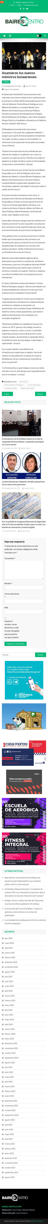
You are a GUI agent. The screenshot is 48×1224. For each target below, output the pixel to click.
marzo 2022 (10, 1144)
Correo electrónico (11, 595)
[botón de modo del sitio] (39, 35)
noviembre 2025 (11, 967)
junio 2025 (9, 981)
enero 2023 (9, 1096)
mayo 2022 (9, 1134)
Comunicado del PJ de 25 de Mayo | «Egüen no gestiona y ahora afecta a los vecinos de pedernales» (23, 912)
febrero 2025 (10, 1001)
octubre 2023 (10, 1053)
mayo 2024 (9, 1020)
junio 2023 (9, 1072)
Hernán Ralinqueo (34, 385)
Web (6, 608)
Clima (12, 5)
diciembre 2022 (11, 1101)
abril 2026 (9, 948)
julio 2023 (8, 1067)
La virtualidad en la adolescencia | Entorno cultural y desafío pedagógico (25, 921)
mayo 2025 (9, 986)
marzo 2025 (10, 996)
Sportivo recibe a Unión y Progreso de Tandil (9, 394)
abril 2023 (9, 1082)
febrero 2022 (10, 1149)
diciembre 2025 (11, 962)
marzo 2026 (10, 953)
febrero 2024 (10, 1034)
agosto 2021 (10, 1177)
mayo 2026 (9, 943)
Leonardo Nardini (10, 388)
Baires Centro (31, 86)
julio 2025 (8, 977)
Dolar (19, 5)
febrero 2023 (10, 1091)
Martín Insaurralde (27, 388)
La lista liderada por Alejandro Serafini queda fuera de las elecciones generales (23, 483)
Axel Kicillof (23, 382)
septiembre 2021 (12, 1172)
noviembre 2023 (11, 1048)
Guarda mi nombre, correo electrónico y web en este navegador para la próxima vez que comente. (12, 629)
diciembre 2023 (11, 1043)
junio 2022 (9, 1130)
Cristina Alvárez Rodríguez (13, 385)
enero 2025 (9, 1005)
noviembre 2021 (11, 1163)
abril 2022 (9, 1139)
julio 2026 (8, 938)
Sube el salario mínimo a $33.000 (41, 394)
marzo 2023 (10, 1086)
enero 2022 (9, 1153)
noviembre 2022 (11, 1106)
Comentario (9, 558)
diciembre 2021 (11, 1158)
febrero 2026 (10, 957)
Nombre (8, 583)
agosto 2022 (10, 1120)
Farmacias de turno (31, 5)
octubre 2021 (10, 1168)
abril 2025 (9, 991)
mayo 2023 (9, 1077)
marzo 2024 (10, 1029)
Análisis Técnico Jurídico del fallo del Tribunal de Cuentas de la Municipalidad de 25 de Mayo (24, 902)
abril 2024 (9, 1024)
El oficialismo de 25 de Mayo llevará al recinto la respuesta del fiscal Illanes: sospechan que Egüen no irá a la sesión (23, 442)
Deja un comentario (11, 89)
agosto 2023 (10, 1063)
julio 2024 (8, 1010)
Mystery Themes (37, 1221)
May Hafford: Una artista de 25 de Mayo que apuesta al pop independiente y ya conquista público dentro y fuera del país (23, 881)
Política (6, 82)
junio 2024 (9, 1015)
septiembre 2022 (12, 1115)
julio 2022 (8, 1125)
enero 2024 (9, 1039)
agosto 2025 (10, 972)
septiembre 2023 (12, 1058)
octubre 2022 (10, 1110)
